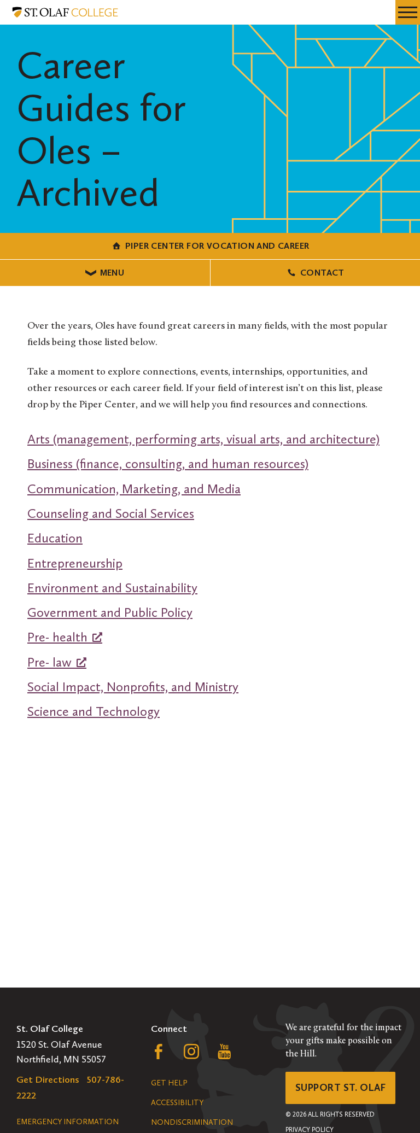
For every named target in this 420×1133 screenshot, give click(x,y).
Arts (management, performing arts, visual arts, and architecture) (203, 439)
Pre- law (49, 662)
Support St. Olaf (340, 1088)
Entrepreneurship (74, 563)
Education (55, 538)
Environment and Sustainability (112, 587)
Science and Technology (93, 711)
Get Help (169, 1083)
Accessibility (177, 1102)
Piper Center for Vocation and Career (217, 246)
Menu (112, 272)
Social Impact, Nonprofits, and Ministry (132, 686)
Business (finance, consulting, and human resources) (167, 463)
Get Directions (47, 1079)
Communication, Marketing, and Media (134, 489)
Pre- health (57, 637)
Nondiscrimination (192, 1122)
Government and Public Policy (109, 612)
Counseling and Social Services (110, 513)
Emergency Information (67, 1121)
